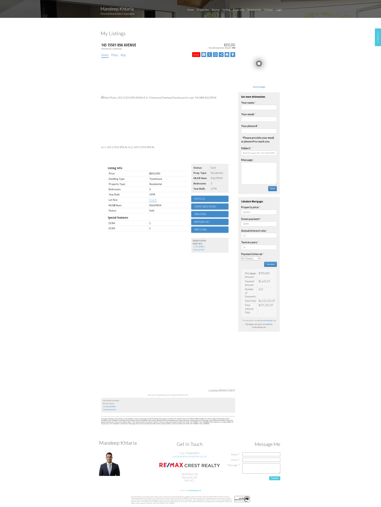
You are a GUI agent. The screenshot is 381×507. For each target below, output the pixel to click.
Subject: (246, 148)
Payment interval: (252, 254)
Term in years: (249, 242)
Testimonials (254, 9)
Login (279, 9)
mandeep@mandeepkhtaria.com (189, 456)
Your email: (247, 114)
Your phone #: (249, 126)
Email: (234, 459)
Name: (234, 454)
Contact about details (205, 206)
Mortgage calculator (211, 222)
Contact (268, 9)
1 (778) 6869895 (199, 246)
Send (272, 188)
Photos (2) (199, 198)
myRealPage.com (269, 320)
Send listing (200, 214)
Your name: (247, 102)
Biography (238, 9)
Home (190, 9)
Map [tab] (123, 55)
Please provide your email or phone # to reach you (257, 139)
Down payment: (250, 219)
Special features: (118, 218)
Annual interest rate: (253, 230)
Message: (247, 160)
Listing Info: (115, 168)
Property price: (250, 207)
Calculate (270, 264)
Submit (274, 478)
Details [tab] (105, 55)
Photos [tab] (114, 55)
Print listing (200, 229)
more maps (259, 86)
